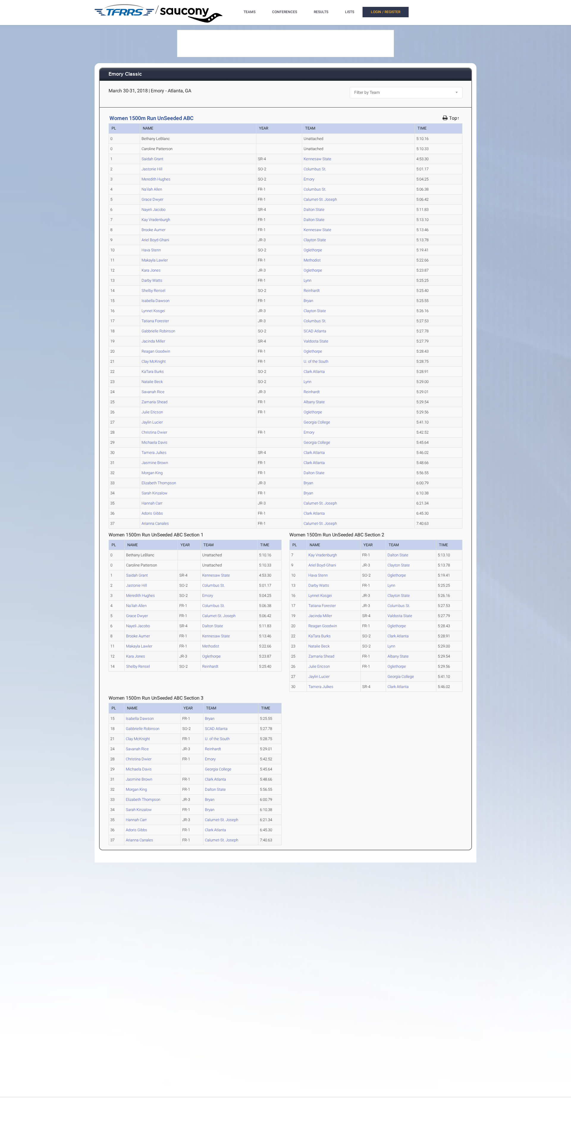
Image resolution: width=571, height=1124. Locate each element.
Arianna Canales (155, 523)
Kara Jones (151, 270)
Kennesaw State (317, 159)
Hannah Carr (152, 503)
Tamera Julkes (154, 452)
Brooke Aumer (153, 230)
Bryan (308, 300)
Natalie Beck (152, 381)
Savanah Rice (153, 392)
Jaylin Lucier (152, 422)
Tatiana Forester (155, 321)
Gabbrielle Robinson (158, 331)
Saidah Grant (152, 159)
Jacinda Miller (153, 341)
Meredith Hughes (156, 179)
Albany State (314, 402)
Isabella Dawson (156, 300)
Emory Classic (125, 74)
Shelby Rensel (153, 290)
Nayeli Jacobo (153, 209)
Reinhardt (312, 290)
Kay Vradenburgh (156, 219)
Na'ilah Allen (152, 189)
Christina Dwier (154, 432)
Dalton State (314, 209)
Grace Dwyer (152, 199)
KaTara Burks (153, 371)
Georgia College (317, 422)
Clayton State (315, 240)
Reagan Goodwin (156, 351)
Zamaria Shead (154, 402)
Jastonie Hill (152, 169)
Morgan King (152, 473)
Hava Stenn (151, 250)
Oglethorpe (313, 250)
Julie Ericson (152, 412)
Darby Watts (152, 280)
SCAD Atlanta (315, 331)
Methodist (312, 260)
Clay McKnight (154, 361)
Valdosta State (316, 341)
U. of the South (316, 361)
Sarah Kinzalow (154, 493)
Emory (309, 179)
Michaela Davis (154, 442)
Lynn (307, 280)
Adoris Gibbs (152, 513)
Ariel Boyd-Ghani (155, 240)
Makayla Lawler (155, 260)
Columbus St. (315, 169)
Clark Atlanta (314, 371)
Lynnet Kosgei (153, 311)
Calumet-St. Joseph (320, 199)
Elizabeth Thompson (159, 483)
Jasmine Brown (155, 462)
